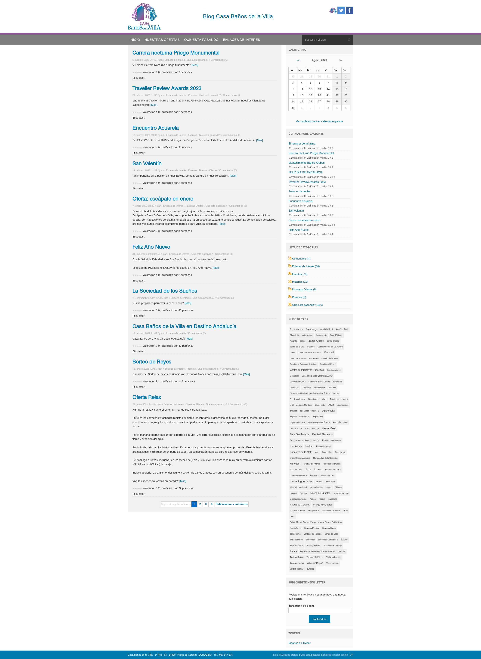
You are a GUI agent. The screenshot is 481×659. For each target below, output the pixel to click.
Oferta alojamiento (298, 499)
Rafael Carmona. (297, 510)
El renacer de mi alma (301, 143)
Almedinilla (294, 335)
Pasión (312, 499)
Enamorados (343, 405)
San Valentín (147, 163)
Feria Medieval (312, 428)
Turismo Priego (297, 563)
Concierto (294, 376)
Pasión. (322, 499)
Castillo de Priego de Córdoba (303, 364)
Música (338, 487)
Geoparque (340, 452)
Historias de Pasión (331, 464)
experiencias (328, 410)
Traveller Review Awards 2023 (166, 88)
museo (329, 487)
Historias (294, 463)
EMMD (331, 405)
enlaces (293, 411)
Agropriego (311, 329)
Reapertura (313, 510)
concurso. (306, 387)
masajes (319, 481)
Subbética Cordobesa (328, 540)
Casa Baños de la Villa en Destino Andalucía (184, 326)
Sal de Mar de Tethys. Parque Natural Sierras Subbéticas (316, 522)
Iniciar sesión (340, 654)
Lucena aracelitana (298, 475)
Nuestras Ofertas (208, 170)
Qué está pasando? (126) (307, 304)
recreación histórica (331, 510)
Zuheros (310, 569)
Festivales (296, 446)
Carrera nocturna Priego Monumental (175, 52)
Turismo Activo (296, 557)
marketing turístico (301, 481)
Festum (309, 446)
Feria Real (329, 428)
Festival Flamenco (322, 434)
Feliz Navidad (296, 428)
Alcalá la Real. (342, 329)
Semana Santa (329, 528)
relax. (292, 516)
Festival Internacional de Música (304, 440)
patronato (332, 499)
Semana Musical (311, 528)
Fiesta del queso (323, 446)
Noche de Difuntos (320, 493)
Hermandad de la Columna (325, 458)
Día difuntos (313, 399)
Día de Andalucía (297, 399)
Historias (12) (300, 281)
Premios (192, 95)
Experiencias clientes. (300, 416)
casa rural (313, 358)
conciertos (337, 382)
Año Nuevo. (307, 335)
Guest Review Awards (300, 458)
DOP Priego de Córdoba (301, 405)
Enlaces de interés (175, 59)
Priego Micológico (322, 504)
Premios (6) (299, 297)
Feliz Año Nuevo (151, 247)
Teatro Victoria (296, 545)
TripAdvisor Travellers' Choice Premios (318, 551)
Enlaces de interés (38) (306, 266)
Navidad (303, 493)
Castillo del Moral (327, 364)
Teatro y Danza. (313, 545)
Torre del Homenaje (333, 545)
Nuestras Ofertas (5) (304, 289)
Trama (293, 551)
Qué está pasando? (197, 59)
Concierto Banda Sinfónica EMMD (317, 376)
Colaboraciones (334, 370)
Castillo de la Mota (329, 358)
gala (317, 452)
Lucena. (314, 475)
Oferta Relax (146, 397)
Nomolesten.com (341, 493)
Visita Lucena (332, 563)
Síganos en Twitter (299, 642)
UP (351, 654)
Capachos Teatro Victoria (309, 352)
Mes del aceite (316, 487)
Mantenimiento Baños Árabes (306, 162)
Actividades (296, 329)
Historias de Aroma (311, 464)
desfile (336, 393)
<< (297, 60)
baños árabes (333, 341)
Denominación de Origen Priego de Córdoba (310, 393)
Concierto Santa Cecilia (319, 382)
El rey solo (320, 405)
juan (160, 59)
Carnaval (329, 352)
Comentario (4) (301, 258)
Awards (293, 341)
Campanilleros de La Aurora (330, 347)
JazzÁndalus (296, 469)
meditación (330, 481)
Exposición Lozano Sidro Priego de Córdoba (310, 422)
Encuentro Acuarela (155, 128)
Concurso (294, 387)
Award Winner (336, 335)
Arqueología (321, 335)
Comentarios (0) (219, 59)
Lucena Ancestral (333, 469)
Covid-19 (332, 387)
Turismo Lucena (333, 557)
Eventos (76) (299, 273)
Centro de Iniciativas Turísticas (307, 370)
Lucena (318, 469)
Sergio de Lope (331, 534)
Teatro (344, 539)
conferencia (319, 387)
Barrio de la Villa (297, 347)
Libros (308, 469)
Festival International (331, 440)
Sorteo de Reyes (151, 361)
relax (345, 510)
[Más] (194, 65)
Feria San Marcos (299, 434)
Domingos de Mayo (339, 399)
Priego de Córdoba (300, 504)
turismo (342, 551)
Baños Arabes (316, 341)
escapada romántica (309, 411)
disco (324, 399)
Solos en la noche (299, 191)
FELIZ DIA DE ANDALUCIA (305, 172)
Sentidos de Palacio (312, 534)
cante (292, 352)
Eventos (192, 134)
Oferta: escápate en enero (162, 198)
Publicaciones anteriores (232, 503)
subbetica (310, 540)
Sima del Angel (296, 540)
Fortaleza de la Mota (301, 452)
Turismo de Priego (314, 557)
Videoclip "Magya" (315, 563)
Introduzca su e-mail (301, 605)
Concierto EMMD (298, 382)
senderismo (295, 534)
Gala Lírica (327, 452)
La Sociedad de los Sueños (164, 291)
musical (293, 493)
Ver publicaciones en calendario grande (319, 121)
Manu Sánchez (327, 475)
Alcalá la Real (326, 329)
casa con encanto (298, 358)
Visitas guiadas (297, 569)
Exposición (318, 416)
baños (303, 341)
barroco (311, 347)
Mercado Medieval (298, 487)
